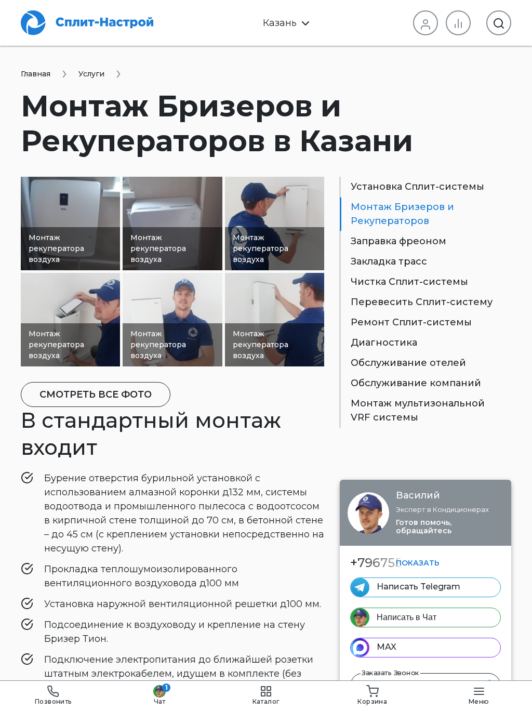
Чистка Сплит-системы (409, 281)
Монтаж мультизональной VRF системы (418, 410)
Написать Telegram (418, 586)
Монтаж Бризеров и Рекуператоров (402, 214)
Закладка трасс (389, 261)
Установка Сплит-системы (417, 186)
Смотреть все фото (95, 394)
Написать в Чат (406, 617)
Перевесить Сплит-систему (422, 302)
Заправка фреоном (398, 241)
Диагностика (384, 342)
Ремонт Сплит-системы (411, 322)
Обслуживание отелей (408, 363)
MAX (386, 647)
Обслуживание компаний (416, 383)
